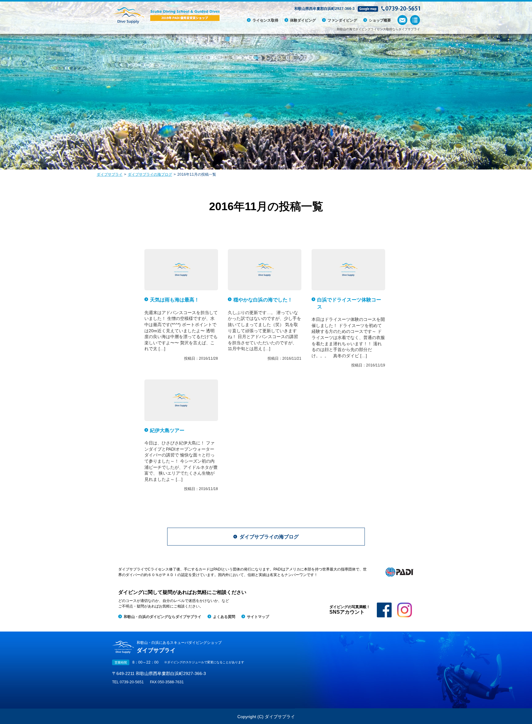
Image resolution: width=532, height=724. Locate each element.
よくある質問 (224, 617)
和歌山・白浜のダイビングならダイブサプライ (162, 617)
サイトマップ (258, 617)
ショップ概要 (380, 20)
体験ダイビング (303, 20)
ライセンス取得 (265, 20)
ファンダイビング (342, 20)
